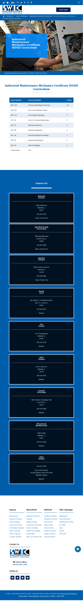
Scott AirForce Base (41, 391)
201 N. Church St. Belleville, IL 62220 (41, 369)
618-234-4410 (41, 375)
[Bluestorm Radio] (24, 2)
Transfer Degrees (15, 537)
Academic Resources (33, 516)
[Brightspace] (21, 2)
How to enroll (48, 528)
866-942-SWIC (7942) (20, 564)
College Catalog (31, 522)
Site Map (52, 596)
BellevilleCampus (41, 197)
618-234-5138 (41, 342)
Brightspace (63, 516)
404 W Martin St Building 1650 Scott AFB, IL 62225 (41, 402)
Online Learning (14, 531)
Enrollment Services (50, 519)
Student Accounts (50, 531)
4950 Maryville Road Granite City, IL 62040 (41, 238)
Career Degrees (14, 522)
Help (60, 528)
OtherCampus (41, 458)
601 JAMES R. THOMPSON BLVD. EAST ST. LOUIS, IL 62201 (41, 302)
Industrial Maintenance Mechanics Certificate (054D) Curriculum (25, 73)
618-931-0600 (41, 245)
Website (41, 313)
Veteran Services (49, 537)
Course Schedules (32, 528)
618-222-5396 (41, 442)
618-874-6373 (41, 309)
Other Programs (15, 534)
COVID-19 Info (60, 596)
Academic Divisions (15, 519)
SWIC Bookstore (64, 519)
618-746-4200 (41, 409)
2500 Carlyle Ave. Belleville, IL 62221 (41, 207)
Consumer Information (34, 525)
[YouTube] (28, 578)
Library (61, 531)
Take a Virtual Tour (41, 218)
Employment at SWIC (66, 522)
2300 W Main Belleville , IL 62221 (41, 435)
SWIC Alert (62, 534)
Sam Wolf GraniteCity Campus (41, 228)
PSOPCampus (41, 358)
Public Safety (48, 525)
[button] (63, 10)
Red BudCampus (41, 259)
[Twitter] (17, 578)
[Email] (18, 2)
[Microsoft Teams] (8, 2)
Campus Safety (23, 596)
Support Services (50, 534)
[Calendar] (31, 2)
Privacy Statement (33, 596)
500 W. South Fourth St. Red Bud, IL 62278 (41, 269)
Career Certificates (15, 525)
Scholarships (30, 534)
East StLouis (41, 292)
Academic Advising (50, 516)
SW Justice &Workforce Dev (41, 425)
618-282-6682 (41, 276)
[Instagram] (22, 578)
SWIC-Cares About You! (34, 537)
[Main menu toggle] (79, 2)
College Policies (44, 596)
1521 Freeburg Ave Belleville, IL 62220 (41, 335)
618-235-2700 (41, 214)
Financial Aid (48, 522)
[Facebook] (12, 578)
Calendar (29, 519)
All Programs (13, 516)
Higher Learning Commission (68, 594)
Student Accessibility (33, 531)
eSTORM (62, 525)
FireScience (41, 325)
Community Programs (16, 528)
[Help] (28, 2)
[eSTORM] (13, 2)
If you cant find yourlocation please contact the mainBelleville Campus (41, 472)
